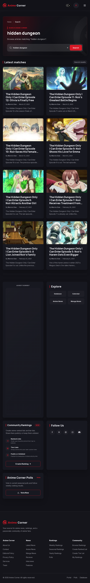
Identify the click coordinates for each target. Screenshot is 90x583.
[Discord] (79, 432)
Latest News (30, 545)
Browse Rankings (79, 545)
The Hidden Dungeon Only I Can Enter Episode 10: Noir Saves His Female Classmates (21, 148)
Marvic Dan (12, 104)
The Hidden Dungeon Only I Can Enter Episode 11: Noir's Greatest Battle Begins (65, 97)
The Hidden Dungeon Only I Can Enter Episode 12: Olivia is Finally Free (20, 97)
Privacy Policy (8, 557)
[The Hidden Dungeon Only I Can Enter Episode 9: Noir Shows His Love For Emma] (67, 129)
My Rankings (77, 557)
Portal (69, 578)
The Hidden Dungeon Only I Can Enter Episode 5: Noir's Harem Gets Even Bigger (65, 251)
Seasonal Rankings (56, 549)
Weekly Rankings (56, 545)
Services (6, 561)
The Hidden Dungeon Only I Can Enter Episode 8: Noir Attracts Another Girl (22, 200)
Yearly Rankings (55, 553)
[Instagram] (65, 432)
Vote (38, 477)
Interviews (30, 561)
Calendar (76, 294)
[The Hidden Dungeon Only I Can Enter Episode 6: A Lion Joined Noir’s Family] (23, 232)
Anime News (58, 301)
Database (58, 294)
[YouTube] (72, 432)
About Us (6, 545)
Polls (51, 557)
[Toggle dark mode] (68, 5)
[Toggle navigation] (84, 5)
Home (9, 22)
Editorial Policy (8, 553)
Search (76, 48)
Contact (6, 549)
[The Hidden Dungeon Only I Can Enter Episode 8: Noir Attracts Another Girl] (23, 181)
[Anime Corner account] (76, 5)
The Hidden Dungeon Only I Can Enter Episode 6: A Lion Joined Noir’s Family (22, 251)
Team (5, 565)
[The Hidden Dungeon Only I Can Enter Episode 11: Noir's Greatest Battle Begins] (67, 78)
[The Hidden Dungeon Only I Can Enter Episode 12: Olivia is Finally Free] (23, 78)
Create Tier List (78, 553)
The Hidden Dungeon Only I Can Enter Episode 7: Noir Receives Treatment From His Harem (65, 200)
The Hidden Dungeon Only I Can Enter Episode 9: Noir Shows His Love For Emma (65, 148)
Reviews (29, 557)
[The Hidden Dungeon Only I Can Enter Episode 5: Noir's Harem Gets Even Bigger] (67, 232)
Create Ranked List (79, 549)
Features (29, 565)
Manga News (76, 301)
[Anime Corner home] (14, 5)
